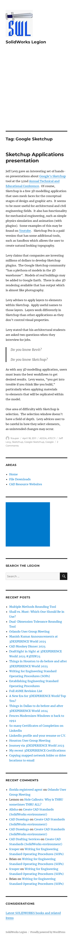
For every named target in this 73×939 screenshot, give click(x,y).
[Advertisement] (36, 92)
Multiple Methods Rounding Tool (32, 606)
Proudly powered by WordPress (47, 932)
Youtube (25, 230)
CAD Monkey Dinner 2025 (27, 646)
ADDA (43, 438)
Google (49, 441)
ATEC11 (51, 438)
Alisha (13, 809)
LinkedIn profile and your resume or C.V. (37, 735)
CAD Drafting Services (24, 839)
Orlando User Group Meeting (29, 631)
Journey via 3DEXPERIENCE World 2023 (36, 745)
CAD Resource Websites (25, 484)
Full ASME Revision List (25, 691)
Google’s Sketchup (52, 176)
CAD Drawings (19, 819)
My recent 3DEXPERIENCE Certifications (37, 750)
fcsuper (15, 438)
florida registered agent (26, 789)
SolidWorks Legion (26, 41)
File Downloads (20, 479)
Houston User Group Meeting (29, 740)
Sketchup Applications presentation (35, 157)
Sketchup (17, 441)
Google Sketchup (34, 441)
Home (13, 474)
